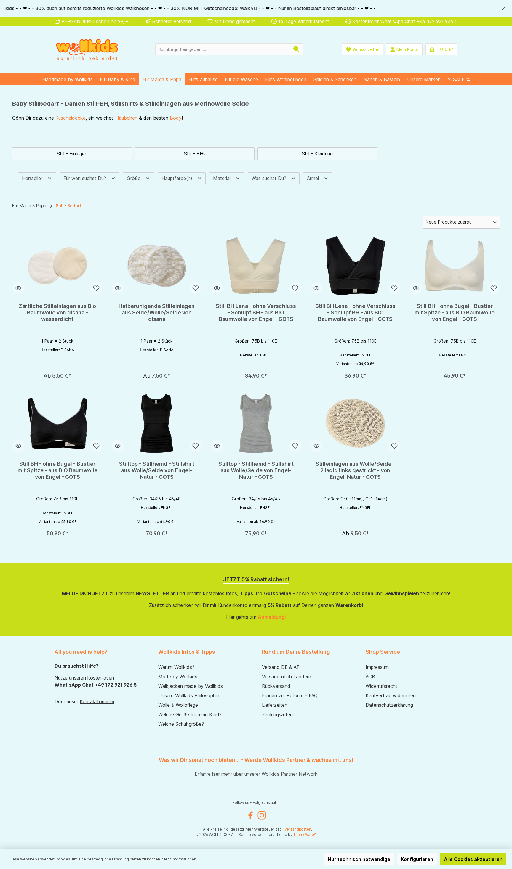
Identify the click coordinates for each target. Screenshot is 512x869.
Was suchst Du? (270, 178)
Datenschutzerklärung (389, 705)
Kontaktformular (97, 701)
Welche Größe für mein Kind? (190, 714)
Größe (134, 178)
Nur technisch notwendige (359, 859)
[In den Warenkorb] (276, 373)
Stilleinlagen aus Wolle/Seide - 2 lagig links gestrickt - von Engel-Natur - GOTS (355, 470)
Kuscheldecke (70, 118)
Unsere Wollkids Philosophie (188, 695)
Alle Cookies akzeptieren (473, 859)
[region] (256, 8)
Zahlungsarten (277, 714)
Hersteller (33, 178)
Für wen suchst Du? (85, 178)
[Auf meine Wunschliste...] (96, 288)
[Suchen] (296, 49)
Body (176, 118)
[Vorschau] (18, 288)
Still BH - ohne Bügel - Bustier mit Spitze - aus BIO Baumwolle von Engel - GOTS (455, 312)
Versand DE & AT (281, 667)
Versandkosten (297, 829)
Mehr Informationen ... (181, 859)
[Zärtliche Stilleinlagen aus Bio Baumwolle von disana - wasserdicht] (57, 265)
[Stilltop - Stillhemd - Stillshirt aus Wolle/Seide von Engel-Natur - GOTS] (156, 423)
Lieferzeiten (274, 705)
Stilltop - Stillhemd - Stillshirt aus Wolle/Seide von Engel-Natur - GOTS (156, 470)
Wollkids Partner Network (290, 774)
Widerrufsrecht (381, 686)
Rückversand (276, 686)
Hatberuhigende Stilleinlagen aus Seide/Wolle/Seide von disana (157, 312)
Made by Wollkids (177, 677)
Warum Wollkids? (176, 667)
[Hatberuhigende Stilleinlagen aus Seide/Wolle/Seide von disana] (156, 265)
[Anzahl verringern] (222, 373)
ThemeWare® (305, 834)
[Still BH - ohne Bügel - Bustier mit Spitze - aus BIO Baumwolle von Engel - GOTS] (455, 265)
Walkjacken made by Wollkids (190, 686)
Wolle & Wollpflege (178, 705)
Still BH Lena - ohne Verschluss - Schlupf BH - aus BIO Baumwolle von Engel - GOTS (256, 312)
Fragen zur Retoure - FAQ (290, 695)
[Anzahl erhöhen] (249, 373)
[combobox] (222, 49)
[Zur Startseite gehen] (87, 49)
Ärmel (313, 178)
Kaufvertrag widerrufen (391, 695)
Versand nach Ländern (286, 677)
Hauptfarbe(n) (177, 178)
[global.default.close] (503, 7)
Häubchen (126, 118)
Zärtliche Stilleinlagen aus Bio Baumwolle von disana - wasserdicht (57, 312)
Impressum (377, 667)
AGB (370, 677)
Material (222, 178)
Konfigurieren (417, 859)
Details (57, 374)
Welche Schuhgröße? (181, 724)
